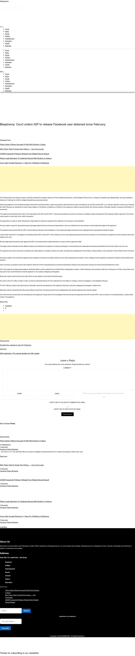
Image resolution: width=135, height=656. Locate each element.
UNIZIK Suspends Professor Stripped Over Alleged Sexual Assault (24, 153)
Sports (7, 34)
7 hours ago (4, 447)
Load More (3, 527)
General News (4, 437)
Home (7, 29)
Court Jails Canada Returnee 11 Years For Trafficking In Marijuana (24, 163)
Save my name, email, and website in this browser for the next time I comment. (104, 393)
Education (8, 41)
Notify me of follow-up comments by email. (67, 402)
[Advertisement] (67, 107)
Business (8, 46)
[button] (67, 27)
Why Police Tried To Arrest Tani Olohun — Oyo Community (22, 149)
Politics (7, 36)
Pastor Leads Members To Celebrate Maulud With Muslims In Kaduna (26, 158)
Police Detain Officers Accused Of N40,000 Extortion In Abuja (23, 144)
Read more (3, 456)
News (7, 31)
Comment (67, 368)
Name (19, 393)
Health (7, 43)
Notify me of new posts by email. (67, 409)
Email (57, 393)
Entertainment (9, 39)
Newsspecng (4, 1)
